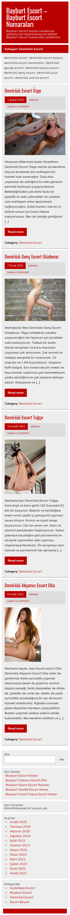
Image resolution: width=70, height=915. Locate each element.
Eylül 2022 (17, 840)
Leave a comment (18, 106)
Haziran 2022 (20, 845)
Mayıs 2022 (18, 850)
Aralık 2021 (18, 873)
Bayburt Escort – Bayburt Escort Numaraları (26, 17)
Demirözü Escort (30, 243)
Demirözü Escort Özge (23, 90)
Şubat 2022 (18, 864)
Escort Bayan (19, 902)
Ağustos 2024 (20, 836)
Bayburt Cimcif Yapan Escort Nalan (31, 794)
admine (33, 99)
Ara (7, 754)
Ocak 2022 (18, 868)
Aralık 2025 (18, 822)
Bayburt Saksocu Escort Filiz (26, 780)
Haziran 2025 (20, 831)
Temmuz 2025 (20, 826)
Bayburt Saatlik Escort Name (27, 789)
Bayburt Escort (21, 892)
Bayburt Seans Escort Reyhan (27, 785)
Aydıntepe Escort (22, 888)
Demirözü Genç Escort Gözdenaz (32, 256)
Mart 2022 (18, 859)
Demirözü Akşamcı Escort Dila (30, 585)
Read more (16, 232)
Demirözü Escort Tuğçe (24, 417)
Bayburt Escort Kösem (22, 775)
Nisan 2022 (18, 854)
